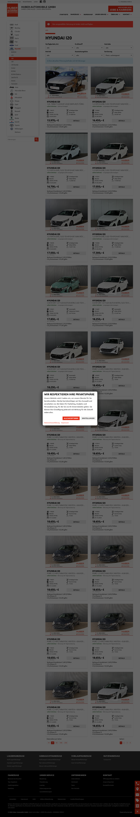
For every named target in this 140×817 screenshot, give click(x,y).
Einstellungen (88, 418)
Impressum (65, 423)
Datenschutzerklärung (52, 423)
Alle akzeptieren (71, 418)
